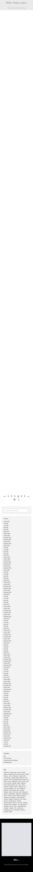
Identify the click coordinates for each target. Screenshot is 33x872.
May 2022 (6, 624)
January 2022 (7, 632)
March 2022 (6, 628)
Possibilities (13, 797)
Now (16, 381)
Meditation (22, 788)
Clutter (24, 776)
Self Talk (20, 802)
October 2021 (7, 638)
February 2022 (7, 630)
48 (14, 499)
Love (10, 47)
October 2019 (7, 687)
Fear (28, 779)
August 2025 (6, 545)
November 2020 (7, 661)
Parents (5, 795)
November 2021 (7, 636)
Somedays (15, 384)
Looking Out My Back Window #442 (16, 183)
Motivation (6, 792)
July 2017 (6, 742)
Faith (10, 779)
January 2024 (7, 584)
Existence (17, 141)
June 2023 (6, 598)
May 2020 (6, 673)
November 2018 (7, 709)
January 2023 (7, 608)
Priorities (6, 799)
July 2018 (6, 717)
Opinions (6, 793)
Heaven (15, 334)
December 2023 (7, 586)
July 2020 (6, 669)
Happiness (15, 239)
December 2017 (7, 732)
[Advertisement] (16, 839)
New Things (16, 792)
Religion (6, 337)
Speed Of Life (24, 804)
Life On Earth (8, 144)
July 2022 (6, 620)
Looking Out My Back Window (11, 760)
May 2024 (6, 576)
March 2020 (6, 677)
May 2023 (6, 600)
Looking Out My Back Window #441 (16, 230)
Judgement (20, 786)
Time (15, 808)
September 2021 (7, 640)
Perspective (6, 797)
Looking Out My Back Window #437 (16, 423)
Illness (23, 785)
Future (19, 781)
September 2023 (7, 592)
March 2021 (6, 653)
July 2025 (6, 547)
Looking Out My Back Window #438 (16, 375)
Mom (18, 790)
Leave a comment (9, 56)
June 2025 (6, 549)
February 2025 (7, 558)
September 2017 (7, 738)
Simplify (6, 804)
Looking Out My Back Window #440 (16, 281)
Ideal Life (7, 192)
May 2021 (6, 649)
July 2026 (6, 523)
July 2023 (6, 596)
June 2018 (6, 719)
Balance (6, 774)
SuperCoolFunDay (22, 806)
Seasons (6, 801)
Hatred (24, 141)
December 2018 (7, 707)
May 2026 (6, 527)
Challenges (15, 776)
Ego (26, 777)
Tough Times (20, 808)
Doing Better (22, 236)
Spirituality (15, 337)
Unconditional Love (8, 809)
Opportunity (18, 793)
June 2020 (6, 671)
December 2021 (7, 634)
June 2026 (6, 525)
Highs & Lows (14, 785)
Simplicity (25, 802)
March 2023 (6, 604)
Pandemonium (25, 793)
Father (24, 779)
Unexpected (16, 809)
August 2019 (6, 691)
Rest (10, 94)
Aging (11, 772)
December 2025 (7, 537)
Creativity (13, 777)
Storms (11, 806)
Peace (14, 795)
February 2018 (7, 728)
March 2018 (6, 726)
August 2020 (6, 667)
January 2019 (7, 705)
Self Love (7, 431)
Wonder (13, 479)
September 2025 (7, 543)
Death (17, 777)
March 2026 (6, 531)
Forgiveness (14, 781)
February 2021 (7, 655)
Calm (10, 776)
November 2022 (7, 612)
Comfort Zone (7, 777)
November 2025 (7, 539)
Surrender (6, 808)
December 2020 (7, 659)
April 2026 (6, 529)
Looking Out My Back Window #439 (16, 328)
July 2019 (6, 693)
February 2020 (7, 679)
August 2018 (6, 715)
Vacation (6, 97)
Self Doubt (15, 49)
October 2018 (7, 711)
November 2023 (7, 588)
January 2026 (7, 535)
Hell (21, 334)
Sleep (9, 804)
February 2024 (7, 582)
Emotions (6, 779)
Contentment (12, 236)
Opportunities (12, 793)
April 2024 (6, 578)
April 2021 (6, 651)
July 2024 (6, 572)
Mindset (14, 790)
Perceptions (23, 795)
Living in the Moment (9, 788)
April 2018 (6, 723)
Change (20, 776)
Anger (10, 141)
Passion (16, 47)
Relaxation (16, 799)
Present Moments (21, 797)
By (9, 52)
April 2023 (6, 602)
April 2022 (6, 626)
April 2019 (6, 699)
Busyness (6, 776)
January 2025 (7, 560)
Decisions (22, 777)
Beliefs (27, 774)
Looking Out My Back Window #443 (16, 136)
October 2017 (7, 736)
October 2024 (7, 566)
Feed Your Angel (7, 758)
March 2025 (6, 555)
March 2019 (6, 701)
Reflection (11, 799)
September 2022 (7, 616)
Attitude (17, 286)
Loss (15, 788)
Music (10, 792)
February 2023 (7, 606)
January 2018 (7, 730)
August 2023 (6, 594)
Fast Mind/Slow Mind (17, 779)
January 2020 (7, 681)
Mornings (22, 790)
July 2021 (6, 645)
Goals (27, 781)
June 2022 (6, 622)
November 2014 (7, 746)
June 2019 (6, 695)
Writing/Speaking (7, 762)
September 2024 (7, 568)
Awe (10, 476)
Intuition (15, 786)
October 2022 (7, 614)
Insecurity (6, 786)
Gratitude (7, 239)
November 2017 (7, 734)
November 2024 (7, 564)
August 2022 (6, 618)
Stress (14, 192)
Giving (10, 381)
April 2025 (6, 553)
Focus (9, 781)
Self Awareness (12, 289)
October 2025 (7, 541)
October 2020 (7, 663)
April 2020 (6, 675)
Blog (5, 756)
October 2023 (7, 590)
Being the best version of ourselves (16, 774)
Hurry (20, 785)
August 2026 (6, 521)
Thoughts (22, 289)
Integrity (11, 786)
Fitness (17, 189)
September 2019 (7, 689)
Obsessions (25, 792)
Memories (6, 790)
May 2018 (6, 721)
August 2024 (6, 570)
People (18, 795)
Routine (24, 799)
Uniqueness (24, 49)
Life (25, 786)
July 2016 (6, 744)
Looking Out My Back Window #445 (16, 41)
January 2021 (7, 657)
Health (24, 189)
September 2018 (7, 713)
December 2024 (7, 562)
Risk (21, 799)
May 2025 (6, 551)
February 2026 (7, 533)
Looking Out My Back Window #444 (16, 88)
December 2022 (7, 610)
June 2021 (6, 647)
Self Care (16, 94)
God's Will (9, 783)
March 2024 (6, 580)
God (10, 334)
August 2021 (6, 643)
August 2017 (6, 740)
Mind (10, 790)
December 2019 (7, 683)
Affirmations (6, 772)
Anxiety (11, 189)
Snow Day (15, 431)
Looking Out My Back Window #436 (16, 470)
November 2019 (7, 685)
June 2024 (6, 574)
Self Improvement (8, 802)
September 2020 (7, 665)
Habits (18, 783)
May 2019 (6, 697)
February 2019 (7, 703)
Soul (19, 804)
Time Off (23, 94)
